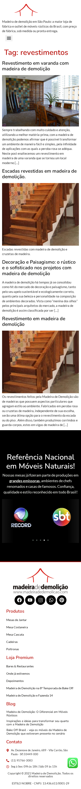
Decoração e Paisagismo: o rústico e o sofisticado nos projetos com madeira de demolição (39, 268)
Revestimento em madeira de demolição (33, 321)
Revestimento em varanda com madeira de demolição (35, 66)
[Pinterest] (61, 600)
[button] (6, 517)
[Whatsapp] (51, 600)
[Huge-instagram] (40, 600)
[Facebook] (19, 600)
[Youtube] (30, 600)
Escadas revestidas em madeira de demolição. (39, 174)
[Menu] (9, 38)
